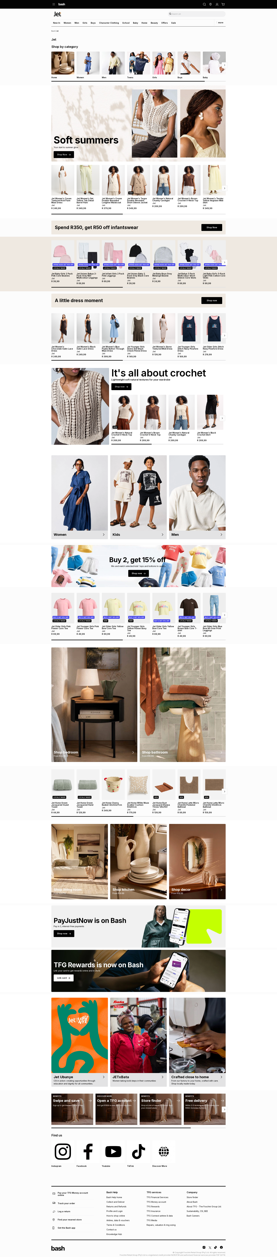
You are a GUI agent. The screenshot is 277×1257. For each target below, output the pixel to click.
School (126, 23)
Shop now (212, 300)
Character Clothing (109, 23)
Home (144, 23)
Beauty (154, 23)
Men (77, 23)
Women (67, 23)
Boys (93, 23)
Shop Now (62, 154)
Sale (173, 23)
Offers (164, 23)
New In (56, 23)
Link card (62, 978)
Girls (85, 23)
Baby (135, 23)
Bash (53, 31)
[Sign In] (217, 4)
